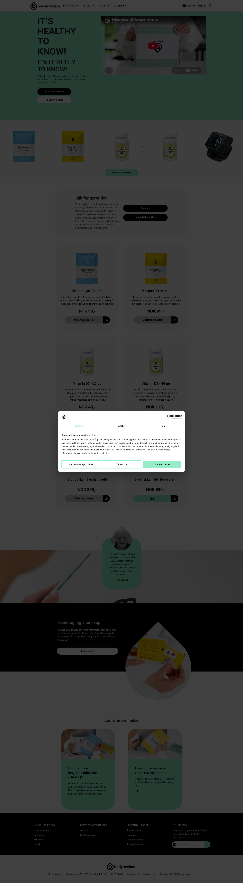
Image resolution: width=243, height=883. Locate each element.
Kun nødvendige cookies (81, 464)
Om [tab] (163, 426)
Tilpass (119, 464)
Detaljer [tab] (121, 426)
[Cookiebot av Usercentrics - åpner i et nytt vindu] (169, 417)
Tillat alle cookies (162, 464)
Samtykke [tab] (79, 426)
